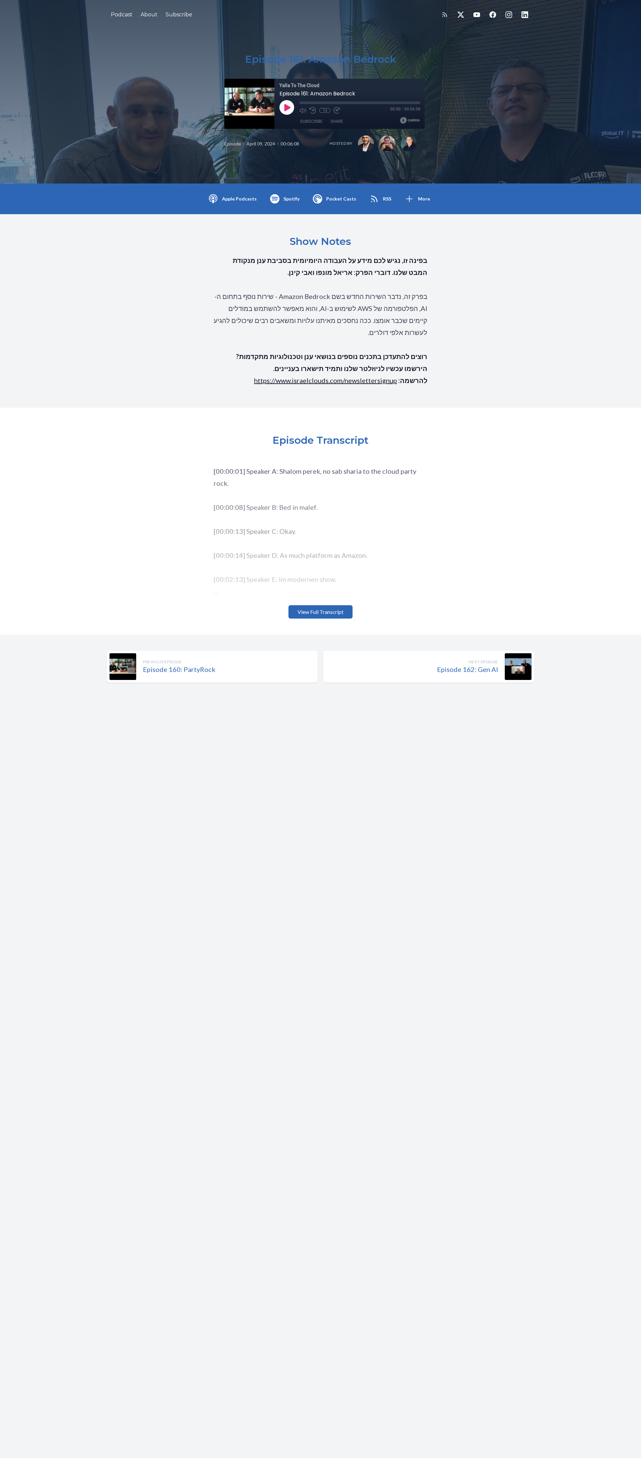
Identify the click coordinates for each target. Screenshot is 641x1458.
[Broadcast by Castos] (410, 120)
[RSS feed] (444, 14)
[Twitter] (460, 14)
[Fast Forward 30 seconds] (337, 110)
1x (325, 110)
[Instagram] (508, 14)
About (149, 14)
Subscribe (179, 14)
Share (337, 121)
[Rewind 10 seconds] (312, 110)
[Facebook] (492, 14)
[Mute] (302, 110)
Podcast (122, 14)
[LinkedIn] (524, 14)
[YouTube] (476, 14)
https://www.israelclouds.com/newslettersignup (325, 380)
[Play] (286, 107)
